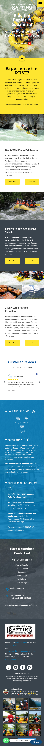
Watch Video (20, 43)
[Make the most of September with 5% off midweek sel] (22, 730)
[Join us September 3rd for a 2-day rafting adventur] (35, 704)
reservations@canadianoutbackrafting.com (21, 605)
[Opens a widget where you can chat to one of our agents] (36, 742)
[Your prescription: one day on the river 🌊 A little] (9, 730)
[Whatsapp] (6, 740)
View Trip (32, 182)
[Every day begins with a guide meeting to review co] (35, 730)
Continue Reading (22, 58)
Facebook (22, 667)
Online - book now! (15, 588)
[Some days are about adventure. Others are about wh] (22, 704)
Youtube (15, 667)
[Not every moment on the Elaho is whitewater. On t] (35, 717)
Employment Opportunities (15, 659)
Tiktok (8, 667)
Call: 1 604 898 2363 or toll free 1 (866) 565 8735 (18, 597)
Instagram (29, 667)
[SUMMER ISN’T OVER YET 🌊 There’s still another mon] (9, 704)
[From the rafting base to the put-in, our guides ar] (9, 717)
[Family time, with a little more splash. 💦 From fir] (22, 717)
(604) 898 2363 (21, 643)
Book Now (12, 182)
